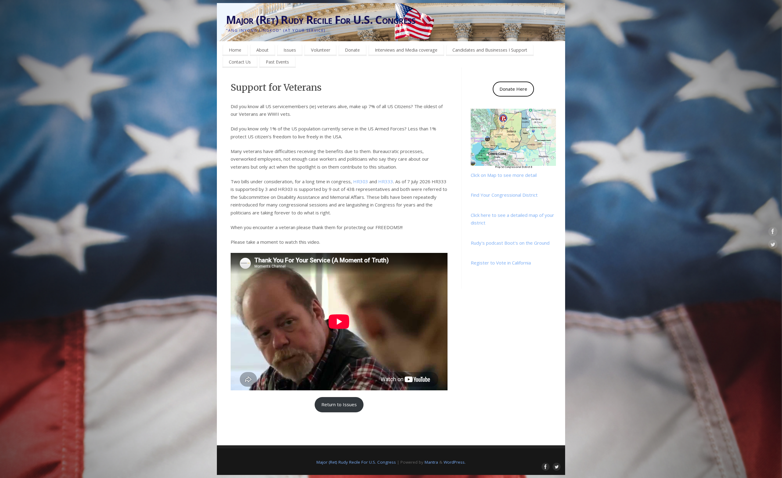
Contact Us (240, 62)
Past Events (277, 62)
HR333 (385, 181)
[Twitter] (556, 13)
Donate (352, 50)
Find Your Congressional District (504, 195)
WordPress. (455, 462)
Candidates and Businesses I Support (489, 50)
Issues (289, 50)
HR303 (360, 181)
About (262, 50)
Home (235, 50)
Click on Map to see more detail (504, 175)
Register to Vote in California (501, 263)
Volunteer (320, 50)
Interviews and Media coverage (406, 50)
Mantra (431, 462)
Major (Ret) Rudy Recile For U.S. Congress (320, 19)
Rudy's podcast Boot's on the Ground (510, 243)
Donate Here (513, 89)
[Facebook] (545, 13)
